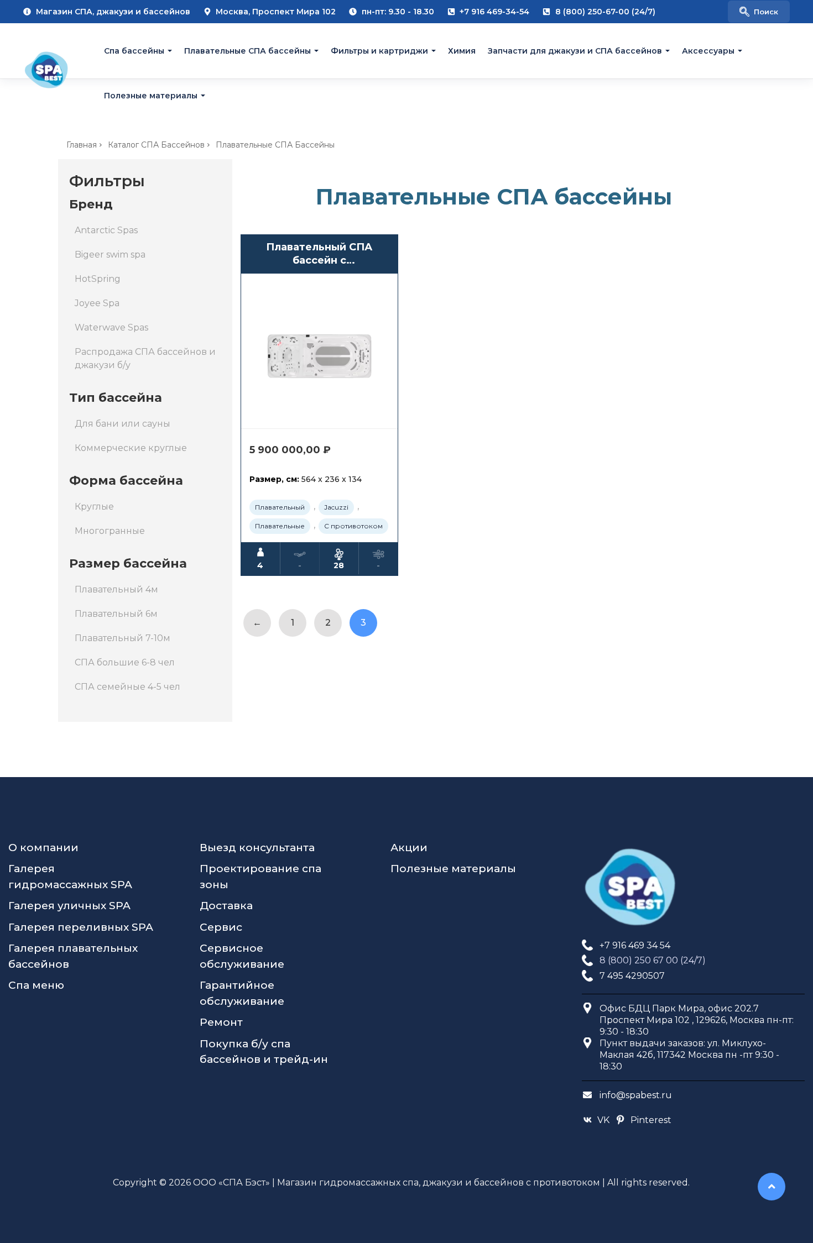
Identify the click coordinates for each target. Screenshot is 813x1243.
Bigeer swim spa (110, 254)
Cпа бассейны (134, 51)
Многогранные (110, 531)
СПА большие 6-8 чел (125, 662)
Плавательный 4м (116, 589)
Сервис (221, 927)
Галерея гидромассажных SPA (70, 876)
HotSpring (98, 279)
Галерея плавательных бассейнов (73, 956)
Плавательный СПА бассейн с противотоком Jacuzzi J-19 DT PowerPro (319, 254)
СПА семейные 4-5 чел (127, 686)
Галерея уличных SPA (69, 905)
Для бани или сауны (122, 423)
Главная (81, 145)
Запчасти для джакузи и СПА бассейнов (575, 51)
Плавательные (280, 526)
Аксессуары (708, 51)
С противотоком (353, 526)
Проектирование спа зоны (260, 876)
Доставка (226, 905)
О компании (43, 847)
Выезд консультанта (257, 847)
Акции (409, 847)
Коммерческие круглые (131, 448)
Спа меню (36, 985)
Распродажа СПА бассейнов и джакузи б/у (145, 358)
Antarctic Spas (106, 230)
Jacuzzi (336, 507)
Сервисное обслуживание (242, 956)
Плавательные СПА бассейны (247, 51)
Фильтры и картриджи (379, 51)
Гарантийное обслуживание (242, 993)
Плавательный (280, 507)
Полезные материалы (150, 96)
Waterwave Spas (111, 327)
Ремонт (221, 1022)
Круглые (94, 506)
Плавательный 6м (116, 614)
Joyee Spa (97, 303)
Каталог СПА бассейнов (156, 145)
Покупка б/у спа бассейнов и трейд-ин (264, 1051)
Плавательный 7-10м (122, 638)
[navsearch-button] (759, 12)
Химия (462, 51)
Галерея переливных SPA (80, 927)
